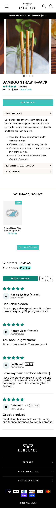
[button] (10, 86)
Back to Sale (30, 247)
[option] (28, 15)
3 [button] (30, 76)
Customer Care (28, 471)
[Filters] (42, 278)
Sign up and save (28, 481)
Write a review (20, 278)
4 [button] (32, 76)
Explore (28, 462)
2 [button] (27, 76)
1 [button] (24, 76)
